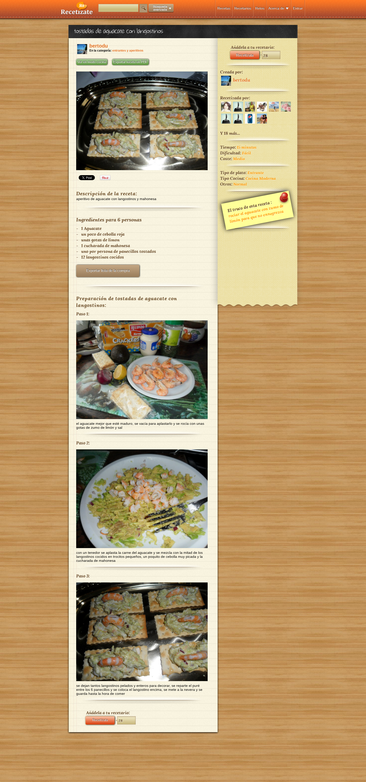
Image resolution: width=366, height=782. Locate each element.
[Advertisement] (257, 263)
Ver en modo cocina (91, 62)
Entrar (298, 8)
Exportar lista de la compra (108, 270)
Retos (259, 8)
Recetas (223, 8)
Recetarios (242, 8)
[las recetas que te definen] (77, 13)
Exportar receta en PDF (130, 62)
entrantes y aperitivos (127, 50)
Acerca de (276, 8)
